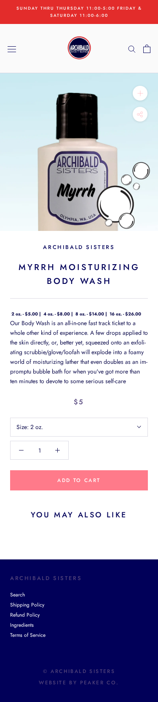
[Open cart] (146, 49)
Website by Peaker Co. (79, 682)
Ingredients (22, 625)
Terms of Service (28, 635)
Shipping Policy (27, 605)
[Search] (132, 48)
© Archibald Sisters (79, 671)
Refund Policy (25, 615)
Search (17, 595)
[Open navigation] (12, 48)
